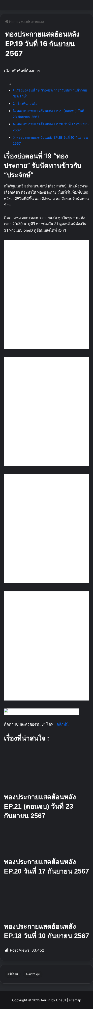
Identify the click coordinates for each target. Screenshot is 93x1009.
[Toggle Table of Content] (7, 84)
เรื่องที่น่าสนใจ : (27, 104)
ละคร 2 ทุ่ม (33, 974)
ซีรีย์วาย (12, 974)
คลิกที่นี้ (62, 724)
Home (13, 22)
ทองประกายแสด (32, 22)
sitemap (75, 1000)
